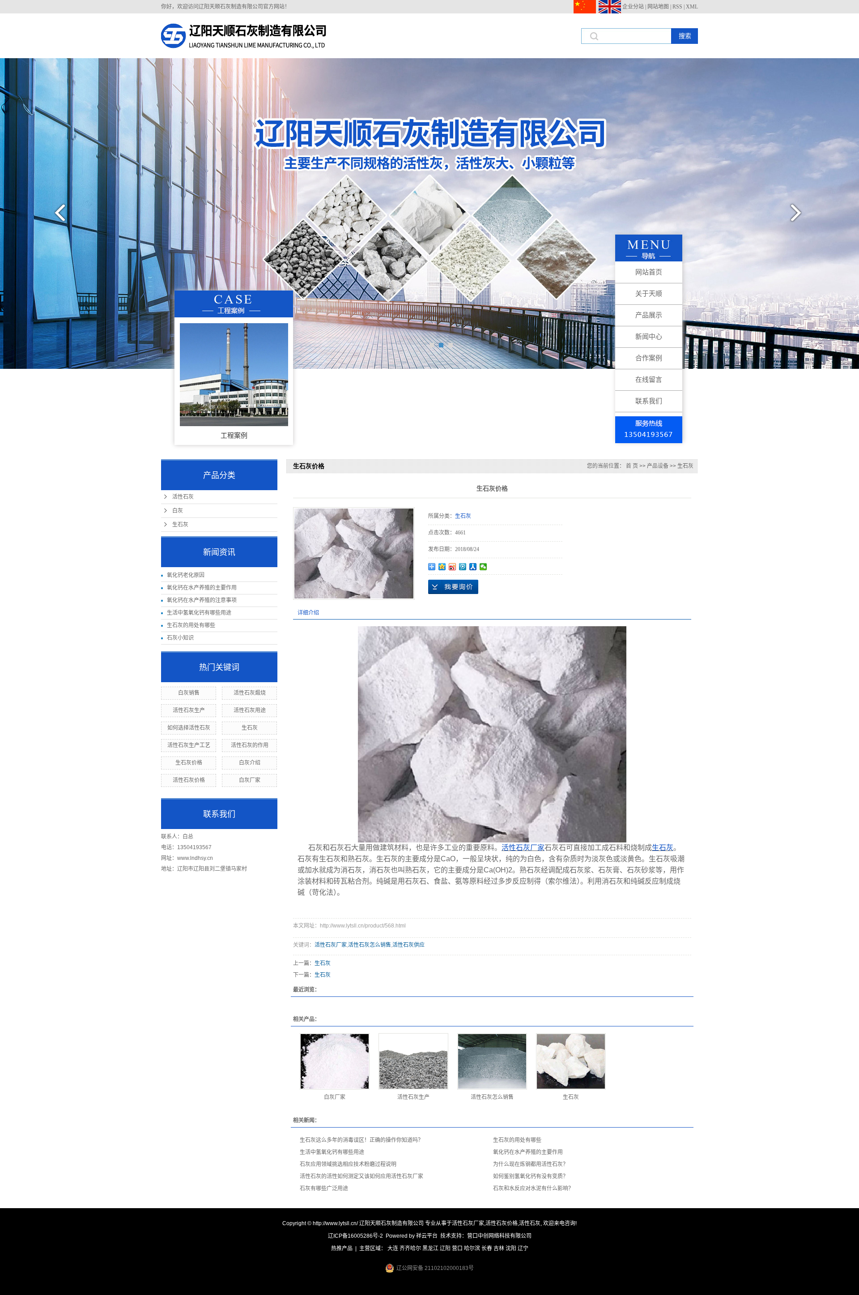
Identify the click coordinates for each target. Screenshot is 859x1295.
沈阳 (511, 1248)
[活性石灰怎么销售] (492, 1061)
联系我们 (648, 401)
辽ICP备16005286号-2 (355, 1236)
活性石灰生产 (189, 710)
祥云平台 (427, 1236)
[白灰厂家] (335, 1061)
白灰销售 (189, 693)
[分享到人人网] (473, 566)
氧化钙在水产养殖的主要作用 (202, 588)
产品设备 (657, 466)
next (801, 216)
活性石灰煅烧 (250, 693)
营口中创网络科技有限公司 (499, 1236)
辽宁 (523, 1248)
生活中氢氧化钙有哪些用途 (199, 613)
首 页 (632, 466)
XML (692, 7)
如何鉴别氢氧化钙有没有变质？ (530, 1176)
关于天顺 (648, 293)
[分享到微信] (483, 566)
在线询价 (453, 587)
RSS (677, 7)
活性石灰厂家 (331, 945)
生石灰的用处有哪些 (191, 625)
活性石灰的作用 (249, 745)
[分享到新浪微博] (452, 566)
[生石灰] (571, 1061)
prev (57, 216)
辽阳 (445, 1248)
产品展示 (648, 315)
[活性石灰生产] (413, 1061)
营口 (457, 1248)
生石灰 (180, 524)
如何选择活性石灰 (188, 728)
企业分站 (633, 7)
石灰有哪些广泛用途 (324, 1188)
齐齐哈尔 (410, 1248)
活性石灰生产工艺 (188, 745)
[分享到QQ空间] (442, 566)
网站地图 (658, 7)
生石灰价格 (188, 763)
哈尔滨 (472, 1248)
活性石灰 (183, 497)
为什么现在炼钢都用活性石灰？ (530, 1164)
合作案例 (648, 358)
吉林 (498, 1248)
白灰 (177, 511)
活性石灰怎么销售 (369, 945)
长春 (486, 1248)
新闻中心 (648, 336)
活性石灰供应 (408, 945)
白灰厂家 (249, 780)
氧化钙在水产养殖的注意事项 (202, 600)
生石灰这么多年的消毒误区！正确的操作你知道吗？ (361, 1140)
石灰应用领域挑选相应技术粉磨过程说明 (348, 1164)
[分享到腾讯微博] (463, 566)
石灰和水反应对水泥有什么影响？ (533, 1188)
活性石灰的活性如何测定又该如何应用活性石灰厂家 (361, 1176)
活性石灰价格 (189, 780)
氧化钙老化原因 (185, 575)
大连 (392, 1248)
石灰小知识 (180, 638)
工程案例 (234, 435)
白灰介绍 (249, 763)
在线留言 (648, 379)
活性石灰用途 (250, 710)
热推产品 (342, 1248)
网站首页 (648, 272)
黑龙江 (430, 1248)
